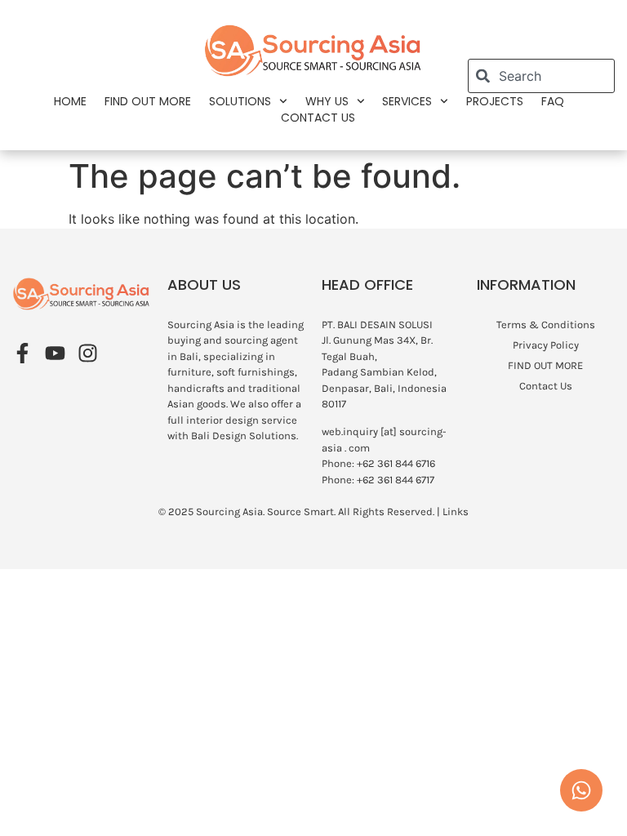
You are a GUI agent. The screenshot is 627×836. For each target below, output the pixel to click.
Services (407, 101)
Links (455, 511)
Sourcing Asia (229, 511)
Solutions (240, 101)
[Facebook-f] (22, 353)
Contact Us (318, 117)
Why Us (327, 101)
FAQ (552, 101)
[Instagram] (88, 353)
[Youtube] (55, 353)
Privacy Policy (546, 345)
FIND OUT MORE (147, 101)
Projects (494, 101)
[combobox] (541, 76)
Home (70, 101)
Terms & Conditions (545, 324)
